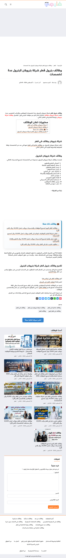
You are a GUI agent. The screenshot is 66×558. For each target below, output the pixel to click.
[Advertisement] (33, 23)
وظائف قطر (43, 287)
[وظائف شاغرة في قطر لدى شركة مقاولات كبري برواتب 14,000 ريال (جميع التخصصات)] (48, 393)
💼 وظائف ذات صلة (39, 129)
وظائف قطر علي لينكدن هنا (50, 278)
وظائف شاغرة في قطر (35, 145)
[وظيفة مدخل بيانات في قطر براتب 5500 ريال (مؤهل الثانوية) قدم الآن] (18, 369)
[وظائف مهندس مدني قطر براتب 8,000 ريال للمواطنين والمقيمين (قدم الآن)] (18, 393)
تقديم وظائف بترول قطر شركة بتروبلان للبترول (32, 131)
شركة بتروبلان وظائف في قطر (37, 125)
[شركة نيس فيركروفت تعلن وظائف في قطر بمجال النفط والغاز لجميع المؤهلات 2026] (48, 369)
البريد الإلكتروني (54, 499)
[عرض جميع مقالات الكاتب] (60, 82)
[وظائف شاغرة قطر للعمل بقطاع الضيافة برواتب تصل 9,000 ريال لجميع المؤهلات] (48, 346)
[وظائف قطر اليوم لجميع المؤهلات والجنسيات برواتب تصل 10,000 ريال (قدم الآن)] (48, 440)
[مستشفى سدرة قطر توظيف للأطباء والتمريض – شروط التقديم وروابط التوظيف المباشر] (18, 346)
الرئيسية (59, 65)
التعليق (56, 472)
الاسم (57, 493)
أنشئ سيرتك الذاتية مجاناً (33, 320)
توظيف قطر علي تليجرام (47, 282)
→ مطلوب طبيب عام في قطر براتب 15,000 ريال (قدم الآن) (39, 244)
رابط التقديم (52, 272)
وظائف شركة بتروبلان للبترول (37, 127)
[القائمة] (10, 4)
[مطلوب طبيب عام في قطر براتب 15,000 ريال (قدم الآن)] (48, 416)
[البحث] (6, 4)
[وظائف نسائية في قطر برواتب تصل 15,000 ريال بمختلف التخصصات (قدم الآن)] (18, 416)
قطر (55, 65)
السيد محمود (47, 82)
